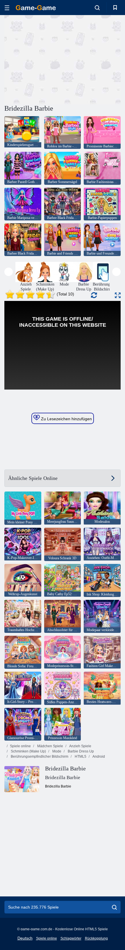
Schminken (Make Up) (28, 751)
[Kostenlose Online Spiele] (35, 7)
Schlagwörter (70, 938)
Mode (56, 751)
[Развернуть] (118, 295)
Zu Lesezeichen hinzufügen (66, 418)
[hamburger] (7, 7)
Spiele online (20, 746)
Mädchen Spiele (49, 746)
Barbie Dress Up (80, 751)
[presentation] (8, 272)
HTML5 (80, 756)
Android (98, 756)
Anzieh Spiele (80, 746)
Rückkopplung (96, 938)
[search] (114, 907)
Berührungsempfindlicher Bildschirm (39, 756)
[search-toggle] (97, 7)
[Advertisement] (53, 58)
